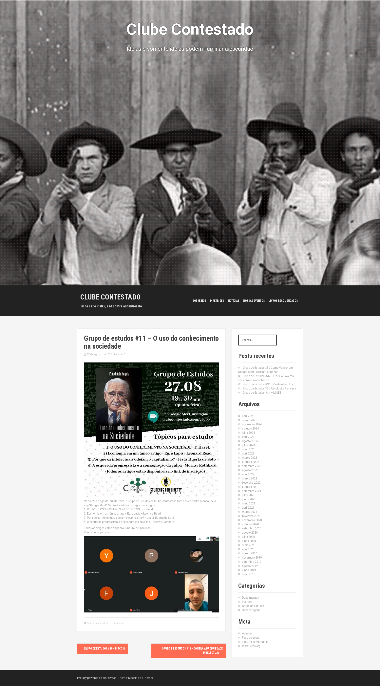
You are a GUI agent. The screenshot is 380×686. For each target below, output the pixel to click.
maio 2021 (248, 503)
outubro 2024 (250, 428)
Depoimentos (250, 597)
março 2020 (249, 553)
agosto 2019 (250, 565)
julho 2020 (248, 536)
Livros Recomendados (283, 300)
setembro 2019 (251, 561)
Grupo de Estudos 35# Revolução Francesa (269, 388)
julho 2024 (248, 432)
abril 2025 (248, 416)
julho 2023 (248, 445)
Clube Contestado (110, 297)
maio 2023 (248, 449)
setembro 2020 (251, 528)
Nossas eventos (254, 300)
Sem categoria (251, 610)
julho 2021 (248, 495)
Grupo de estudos (97, 623)
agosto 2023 (250, 441)
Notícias (233, 300)
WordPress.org (251, 646)
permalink (118, 623)
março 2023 (249, 457)
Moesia (132, 677)
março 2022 (249, 478)
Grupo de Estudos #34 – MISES (262, 392)
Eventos (247, 601)
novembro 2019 (252, 557)
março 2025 (249, 420)
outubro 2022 (250, 461)
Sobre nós (199, 300)
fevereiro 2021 (251, 516)
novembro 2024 (252, 424)
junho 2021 (249, 499)
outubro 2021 (250, 486)
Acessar (247, 633)
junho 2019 (249, 570)
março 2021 (249, 511)
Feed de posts (250, 637)
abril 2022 (248, 474)
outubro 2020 (250, 524)
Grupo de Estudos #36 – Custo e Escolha (268, 384)
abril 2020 (248, 549)
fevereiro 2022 (251, 482)
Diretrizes (217, 300)
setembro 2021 (251, 491)
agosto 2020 (250, 532)
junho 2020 (249, 540)
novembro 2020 (252, 520)
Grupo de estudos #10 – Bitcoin (102, 648)
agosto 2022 (250, 470)
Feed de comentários (255, 641)
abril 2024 (248, 436)
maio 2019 (248, 574)
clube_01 (121, 354)
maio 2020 (248, 545)
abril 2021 (248, 507)
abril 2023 (248, 453)
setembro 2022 (251, 466)
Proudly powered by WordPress (96, 677)
